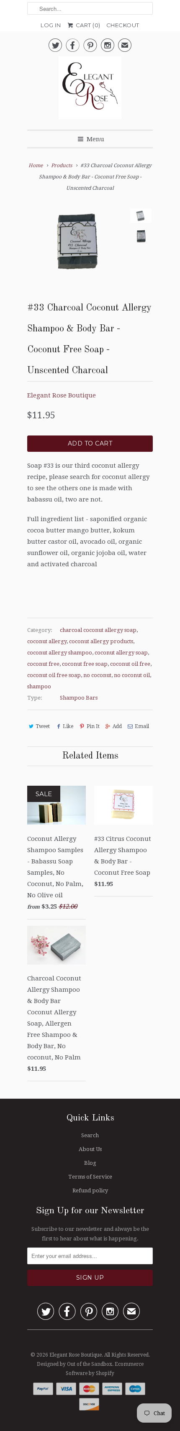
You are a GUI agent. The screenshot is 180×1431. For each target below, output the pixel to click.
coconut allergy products (101, 641)
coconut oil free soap (54, 675)
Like (68, 726)
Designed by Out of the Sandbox (74, 1364)
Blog (90, 1163)
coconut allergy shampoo (59, 652)
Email (142, 726)
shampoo (39, 686)
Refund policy (90, 1190)
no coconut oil (132, 675)
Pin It (93, 726)
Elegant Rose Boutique (61, 395)
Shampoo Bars (79, 698)
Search (90, 1135)
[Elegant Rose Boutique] (90, 89)
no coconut (97, 675)
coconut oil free (130, 664)
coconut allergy (47, 641)
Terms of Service (90, 1177)
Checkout (122, 25)
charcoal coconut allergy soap (98, 630)
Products (61, 165)
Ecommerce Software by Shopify (105, 1368)
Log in (51, 25)
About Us (90, 1149)
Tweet (43, 726)
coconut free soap (85, 664)
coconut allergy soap (121, 652)
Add (117, 726)
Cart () (87, 25)
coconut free (43, 664)
